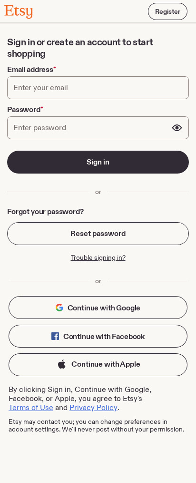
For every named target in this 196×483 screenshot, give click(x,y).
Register (167, 11)
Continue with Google (103, 307)
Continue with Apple (105, 364)
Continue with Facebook (103, 336)
